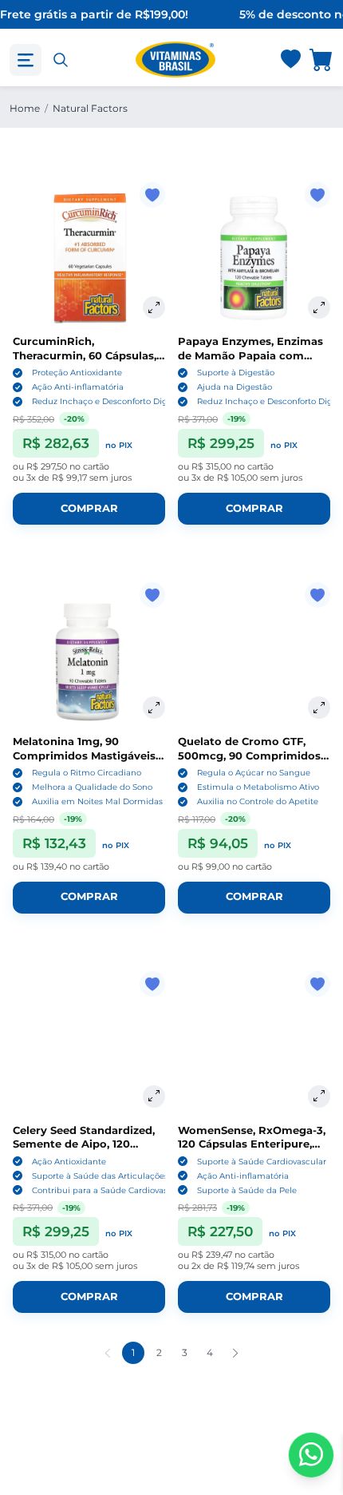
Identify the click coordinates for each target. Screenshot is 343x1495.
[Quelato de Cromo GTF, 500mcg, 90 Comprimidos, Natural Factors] (254, 658)
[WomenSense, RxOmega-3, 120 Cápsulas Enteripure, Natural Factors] (254, 1047)
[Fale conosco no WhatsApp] (311, 1455)
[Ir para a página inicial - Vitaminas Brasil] (175, 59)
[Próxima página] (235, 1353)
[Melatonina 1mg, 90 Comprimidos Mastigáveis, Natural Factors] (89, 658)
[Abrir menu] (25, 60)
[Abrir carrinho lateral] (321, 59)
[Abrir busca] (61, 60)
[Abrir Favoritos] (291, 60)
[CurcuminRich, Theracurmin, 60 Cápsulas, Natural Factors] (89, 258)
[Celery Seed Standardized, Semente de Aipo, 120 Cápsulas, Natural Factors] (89, 1047)
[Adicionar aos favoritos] (152, 195)
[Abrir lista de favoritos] (290, 60)
